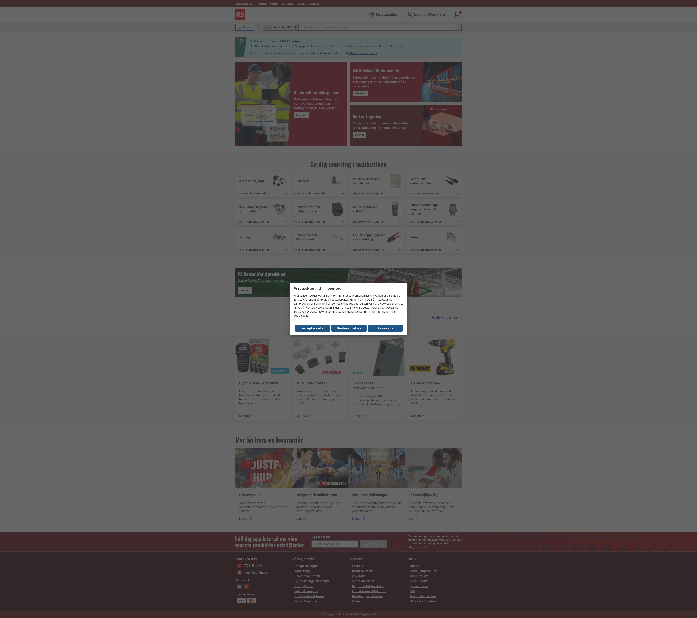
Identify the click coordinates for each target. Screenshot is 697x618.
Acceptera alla (312, 328)
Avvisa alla (385, 328)
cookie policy (301, 315)
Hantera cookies (349, 328)
